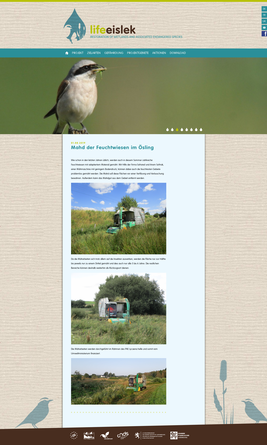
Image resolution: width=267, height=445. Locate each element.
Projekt (77, 53)
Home (66, 52)
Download (178, 53)
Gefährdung (113, 53)
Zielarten (94, 53)
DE (264, 8)
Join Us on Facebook (264, 33)
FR (264, 15)
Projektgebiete (138, 53)
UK (264, 21)
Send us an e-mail (264, 27)
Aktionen (159, 53)
